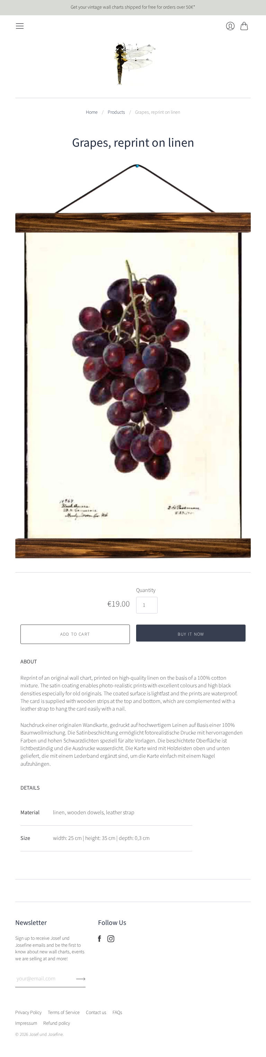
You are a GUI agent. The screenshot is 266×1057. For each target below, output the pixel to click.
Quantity (146, 590)
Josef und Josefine (46, 1034)
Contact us (96, 1012)
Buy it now (191, 634)
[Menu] (19, 26)
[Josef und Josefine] (133, 64)
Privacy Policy (28, 1012)
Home (92, 112)
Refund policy (56, 1023)
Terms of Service (64, 1012)
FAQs (117, 1012)
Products (116, 112)
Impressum (26, 1023)
